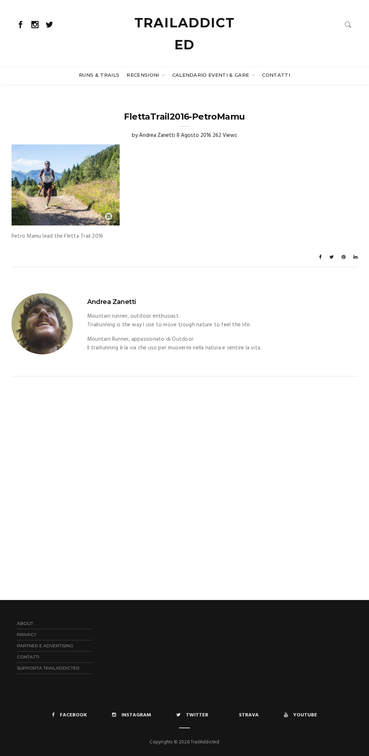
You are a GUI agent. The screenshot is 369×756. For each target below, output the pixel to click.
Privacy (26, 634)
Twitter (197, 715)
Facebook (73, 715)
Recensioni (143, 75)
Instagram (136, 715)
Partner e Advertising (45, 645)
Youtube (305, 715)
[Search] (348, 24)
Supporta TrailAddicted (48, 668)
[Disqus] (184, 466)
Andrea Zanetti (157, 135)
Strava (249, 715)
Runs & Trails (99, 75)
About (25, 623)
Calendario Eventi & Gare (211, 75)
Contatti (276, 75)
